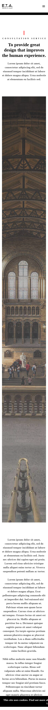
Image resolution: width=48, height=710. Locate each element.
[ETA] (7, 6)
